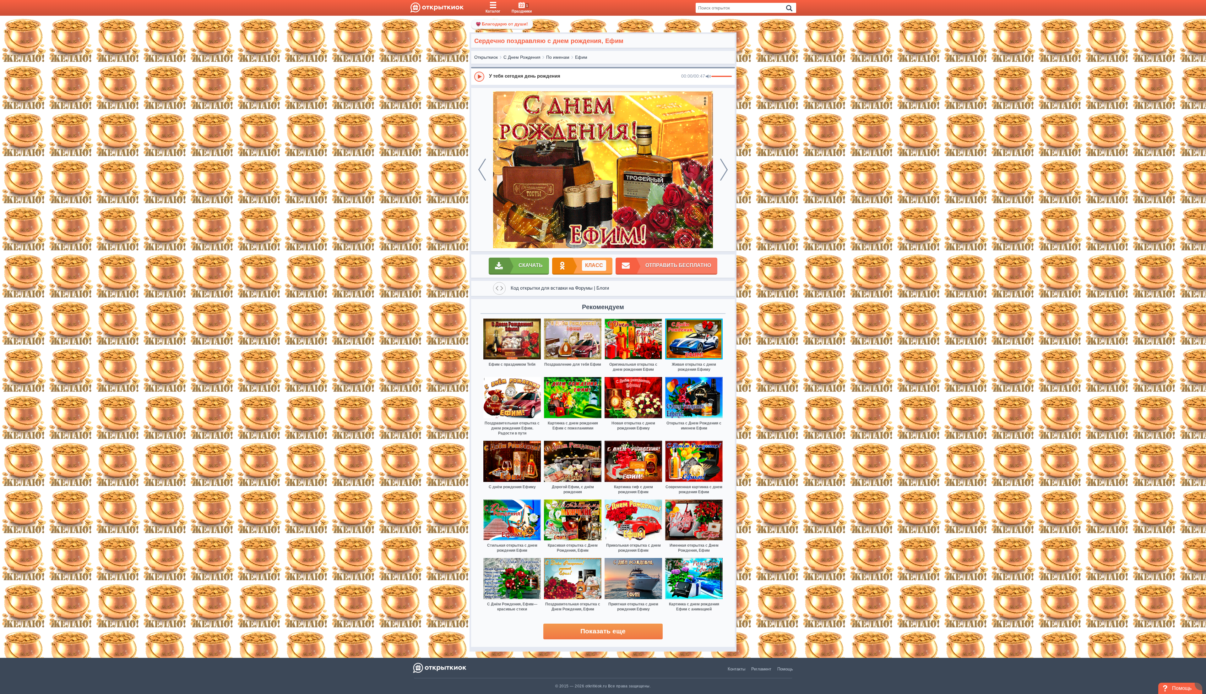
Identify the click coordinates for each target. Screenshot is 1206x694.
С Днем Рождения (522, 57)
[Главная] (437, 8)
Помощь (785, 669)
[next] (723, 169)
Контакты (736, 669)
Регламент (761, 669)
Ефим (581, 57)
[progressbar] (721, 76)
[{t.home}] (440, 667)
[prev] (482, 169)
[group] (603, 76)
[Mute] (708, 77)
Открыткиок (486, 57)
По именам (557, 57)
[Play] (479, 77)
